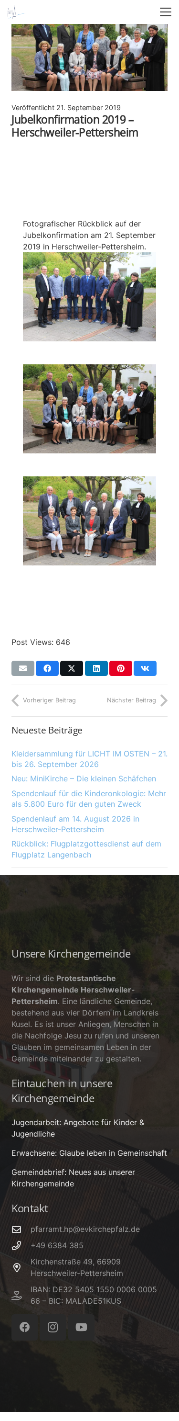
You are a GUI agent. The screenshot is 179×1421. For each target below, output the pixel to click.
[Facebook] (24, 1327)
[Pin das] (120, 668)
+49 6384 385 (57, 1245)
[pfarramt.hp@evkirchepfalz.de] (21, 1229)
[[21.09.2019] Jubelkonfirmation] (89, 296)
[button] (166, 12)
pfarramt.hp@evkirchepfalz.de (85, 1229)
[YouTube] (81, 1327)
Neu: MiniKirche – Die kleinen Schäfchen (83, 778)
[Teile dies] (47, 668)
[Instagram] (53, 1327)
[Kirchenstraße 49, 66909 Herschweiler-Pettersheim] (21, 1267)
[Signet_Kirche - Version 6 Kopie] (17, 12)
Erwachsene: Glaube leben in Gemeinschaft (89, 1153)
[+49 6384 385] (21, 1245)
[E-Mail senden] (22, 668)
